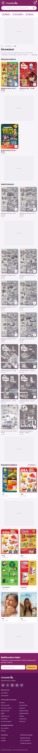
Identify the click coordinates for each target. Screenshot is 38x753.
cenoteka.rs (4, 693)
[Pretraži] (4, 8)
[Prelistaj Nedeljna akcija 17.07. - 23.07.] (9, 293)
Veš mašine (4, 719)
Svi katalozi (8, 46)
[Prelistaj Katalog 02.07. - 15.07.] (9, 386)
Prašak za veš (5, 716)
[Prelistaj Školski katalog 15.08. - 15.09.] (9, 136)
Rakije (2, 713)
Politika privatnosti (25, 743)
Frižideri (21, 716)
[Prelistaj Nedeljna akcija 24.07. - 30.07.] (28, 261)
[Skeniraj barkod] (33, 7)
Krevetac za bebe (6, 708)
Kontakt (3, 740)
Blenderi (21, 702)
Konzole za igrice (6, 721)
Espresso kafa (5, 711)
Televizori (22, 721)
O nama (3, 738)
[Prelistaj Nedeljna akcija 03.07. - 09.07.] (9, 324)
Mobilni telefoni (24, 713)
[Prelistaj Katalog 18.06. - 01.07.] (28, 386)
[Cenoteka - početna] (19, 3)
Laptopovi (22, 708)
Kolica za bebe (5, 705)
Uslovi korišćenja (25, 740)
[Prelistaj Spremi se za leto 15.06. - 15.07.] (9, 417)
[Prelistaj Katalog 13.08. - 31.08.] (28, 74)
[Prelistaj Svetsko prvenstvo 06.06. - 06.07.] (28, 417)
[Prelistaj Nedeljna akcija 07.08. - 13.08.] (28, 199)
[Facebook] (3, 685)
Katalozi (7, 14)
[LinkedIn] (12, 685)
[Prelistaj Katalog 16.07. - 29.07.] (28, 356)
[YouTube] (22, 685)
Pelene (3, 702)
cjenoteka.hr (4, 695)
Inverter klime (23, 705)
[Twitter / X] (8, 685)
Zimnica (30, 14)
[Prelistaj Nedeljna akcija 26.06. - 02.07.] (28, 324)
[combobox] (18, 8)
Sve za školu (19, 14)
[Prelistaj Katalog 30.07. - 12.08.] (9, 356)
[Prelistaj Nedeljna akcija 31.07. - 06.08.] (9, 261)
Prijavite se (31, 667)
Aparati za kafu (23, 711)
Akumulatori (23, 719)
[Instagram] (17, 685)
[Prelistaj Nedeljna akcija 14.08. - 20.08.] (9, 199)
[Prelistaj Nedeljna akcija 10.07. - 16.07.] (28, 293)
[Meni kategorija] (3, 3)
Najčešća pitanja (25, 738)
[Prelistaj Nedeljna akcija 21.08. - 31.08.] (9, 74)
